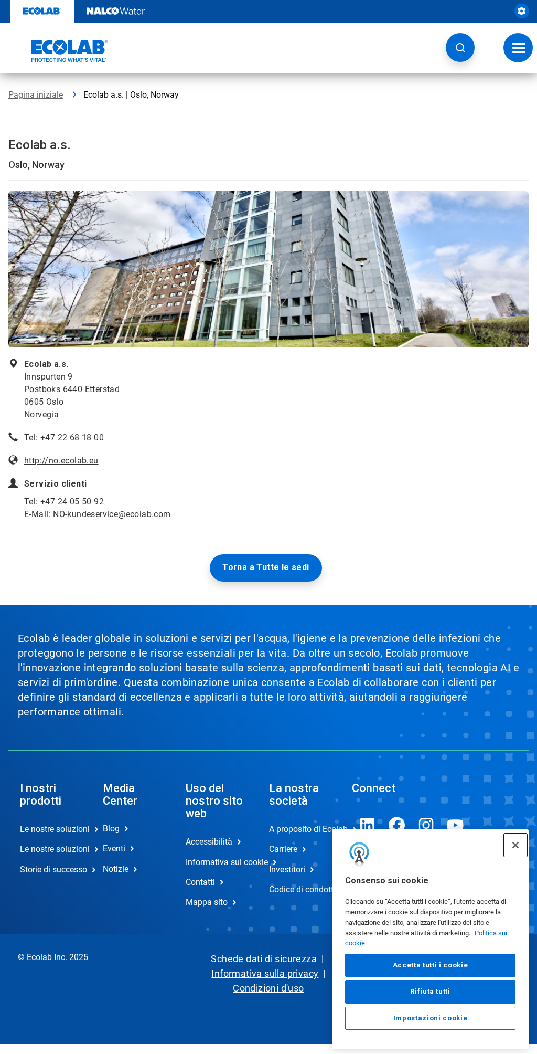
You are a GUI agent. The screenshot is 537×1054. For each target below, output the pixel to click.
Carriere (283, 849)
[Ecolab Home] (58, 51)
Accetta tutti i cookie (430, 965)
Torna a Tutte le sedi (265, 567)
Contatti (200, 882)
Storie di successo (50, 869)
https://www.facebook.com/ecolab (396, 825)
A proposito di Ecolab (299, 829)
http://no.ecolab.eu (61, 461)
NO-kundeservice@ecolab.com (111, 514)
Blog (111, 829)
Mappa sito (207, 902)
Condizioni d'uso (268, 988)
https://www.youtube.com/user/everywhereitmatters (455, 825)
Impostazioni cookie (430, 1018)
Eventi (114, 848)
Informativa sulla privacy (264, 973)
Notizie (115, 869)
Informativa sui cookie (216, 862)
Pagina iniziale (35, 95)
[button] (460, 47)
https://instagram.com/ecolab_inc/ (426, 825)
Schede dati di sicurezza (264, 958)
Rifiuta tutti (430, 991)
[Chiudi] (515, 845)
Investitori (287, 869)
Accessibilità (209, 842)
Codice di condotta (299, 889)
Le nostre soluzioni (50, 829)
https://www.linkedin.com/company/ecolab (367, 825)
